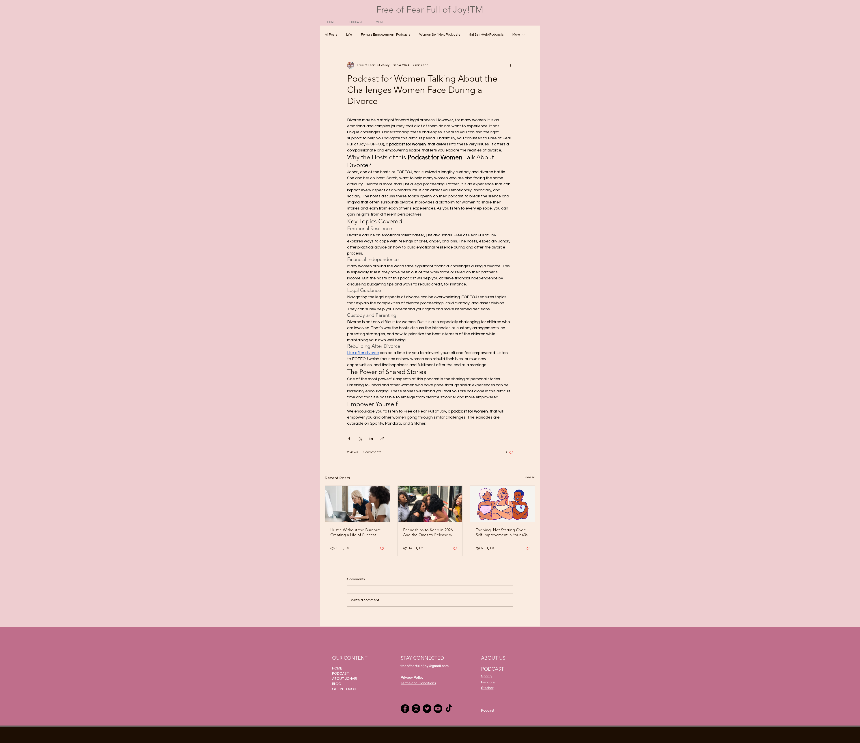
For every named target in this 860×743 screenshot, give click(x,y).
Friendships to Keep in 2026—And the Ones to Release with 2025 (430, 532)
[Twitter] (427, 708)
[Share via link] (382, 438)
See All (530, 477)
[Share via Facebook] (349, 438)
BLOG (336, 683)
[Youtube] (438, 708)
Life (349, 34)
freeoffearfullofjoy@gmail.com (424, 666)
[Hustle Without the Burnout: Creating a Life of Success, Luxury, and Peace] (357, 504)
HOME (337, 668)
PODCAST (340, 673)
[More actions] (510, 65)
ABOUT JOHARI (344, 678)
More (516, 34)
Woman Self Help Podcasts (439, 34)
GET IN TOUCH (344, 688)
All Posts (331, 34)
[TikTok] (449, 708)
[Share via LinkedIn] (371, 438)
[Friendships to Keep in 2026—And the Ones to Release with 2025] (430, 504)
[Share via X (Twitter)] (360, 438)
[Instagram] (416, 708)
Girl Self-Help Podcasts (486, 34)
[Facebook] (405, 708)
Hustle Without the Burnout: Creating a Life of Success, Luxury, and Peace (355, 532)
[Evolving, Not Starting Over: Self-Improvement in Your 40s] (502, 504)
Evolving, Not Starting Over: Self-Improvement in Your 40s (502, 532)
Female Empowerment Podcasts (385, 34)
